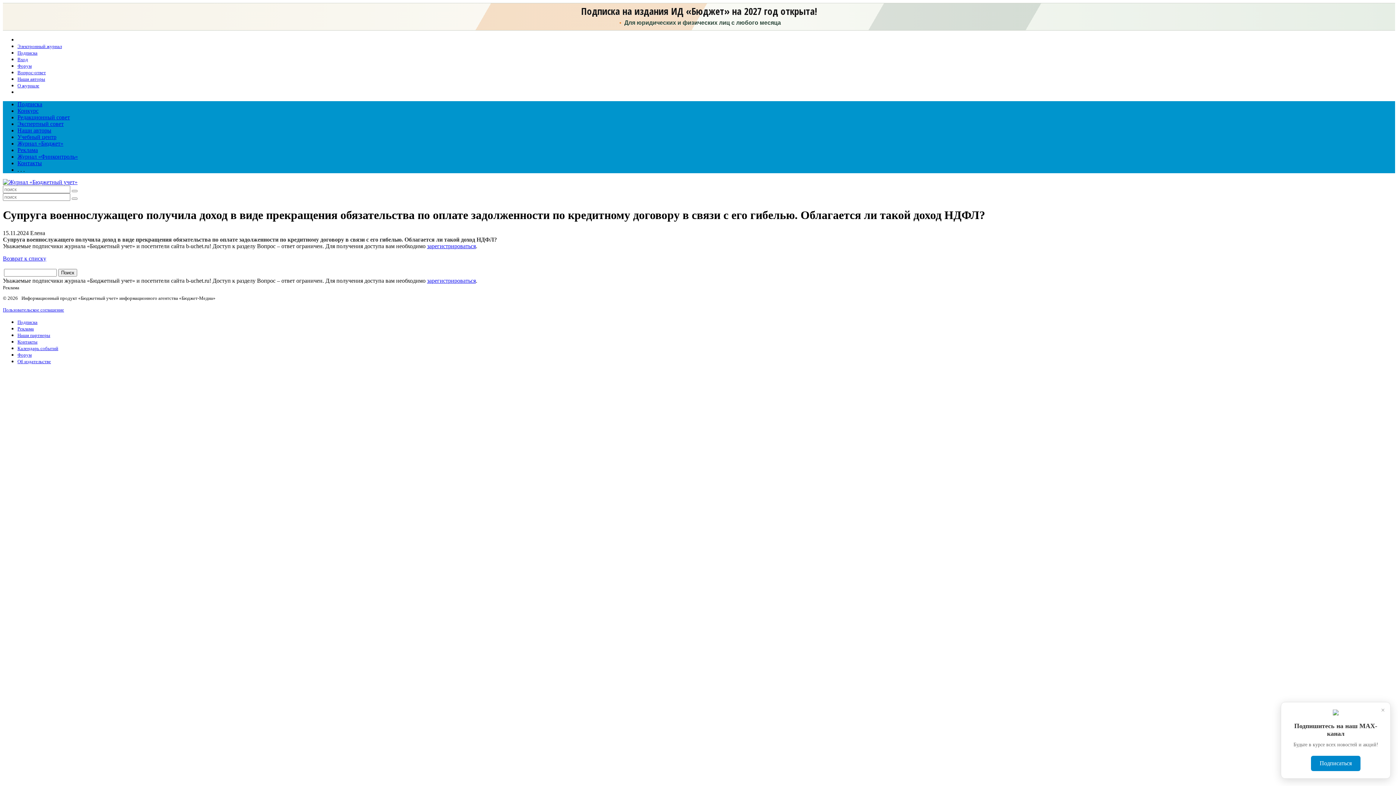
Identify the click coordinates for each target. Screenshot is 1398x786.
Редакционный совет (43, 117)
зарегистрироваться (451, 246)
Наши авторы (34, 130)
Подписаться (1336, 763)
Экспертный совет (40, 124)
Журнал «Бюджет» (40, 143)
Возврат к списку (24, 258)
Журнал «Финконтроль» (47, 157)
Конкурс (28, 111)
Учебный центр (36, 137)
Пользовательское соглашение (33, 310)
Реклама (27, 150)
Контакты (29, 163)
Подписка (29, 104)
